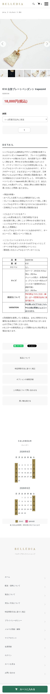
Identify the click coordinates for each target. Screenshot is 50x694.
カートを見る (10, 664)
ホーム (4, 12)
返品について (25, 357)
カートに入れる (27, 689)
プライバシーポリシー (13, 620)
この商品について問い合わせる (25, 390)
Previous (3, 44)
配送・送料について (12, 585)
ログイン (8, 655)
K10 (20, 12)
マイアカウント (11, 638)
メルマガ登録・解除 (12, 629)
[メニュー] (46, 3)
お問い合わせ (10, 672)
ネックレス (12, 12)
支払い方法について (12, 603)
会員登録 (8, 646)
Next (47, 44)
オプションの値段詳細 (25, 379)
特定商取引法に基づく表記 (25, 368)
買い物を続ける (25, 401)
